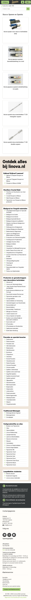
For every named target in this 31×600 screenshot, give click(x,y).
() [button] (29, 2)
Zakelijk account (7, 579)
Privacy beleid (22, 597)
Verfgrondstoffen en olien (13, 424)
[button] (22, 2)
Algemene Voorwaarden (11, 597)
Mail (4, 550)
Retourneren (6, 582)
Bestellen (5, 577)
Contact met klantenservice (11, 589)
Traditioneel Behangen (11, 411)
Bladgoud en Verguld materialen (15, 209)
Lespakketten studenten (12, 472)
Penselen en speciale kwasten (14, 337)
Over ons (5, 584)
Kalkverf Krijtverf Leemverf (13, 173)
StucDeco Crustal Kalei (11, 190)
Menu (6, 2)
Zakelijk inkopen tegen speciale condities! (14, 497)
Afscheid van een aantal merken (11, 586)
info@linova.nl (8, 525)
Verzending (6, 581)
